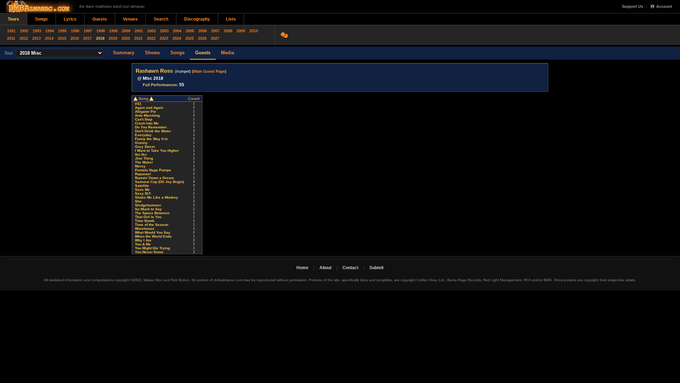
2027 (215, 38)
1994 (49, 31)
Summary (123, 52)
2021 (138, 38)
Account (664, 6)
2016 (74, 38)
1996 (75, 31)
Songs (41, 19)
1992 (24, 31)
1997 (88, 31)
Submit (376, 267)
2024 (176, 38)
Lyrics (70, 19)
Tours (13, 19)
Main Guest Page (209, 71)
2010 (253, 31)
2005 (190, 31)
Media (227, 52)
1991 (11, 31)
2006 (202, 31)
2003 (164, 31)
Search (161, 19)
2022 (151, 38)
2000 (126, 31)
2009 (241, 31)
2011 (11, 38)
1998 (100, 31)
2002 (151, 31)
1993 (37, 31)
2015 (62, 38)
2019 (113, 38)
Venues (130, 19)
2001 (139, 31)
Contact (350, 267)
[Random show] (284, 34)
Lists (231, 19)
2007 (215, 31)
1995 (62, 31)
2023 (164, 38)
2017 (87, 38)
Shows (152, 52)
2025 (189, 38)
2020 (125, 38)
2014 (49, 38)
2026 (202, 38)
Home (302, 267)
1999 (113, 31)
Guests (99, 19)
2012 (23, 38)
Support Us (632, 6)
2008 (228, 31)
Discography (197, 19)
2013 (36, 38)
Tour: (9, 53)
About (325, 267)
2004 (177, 31)
